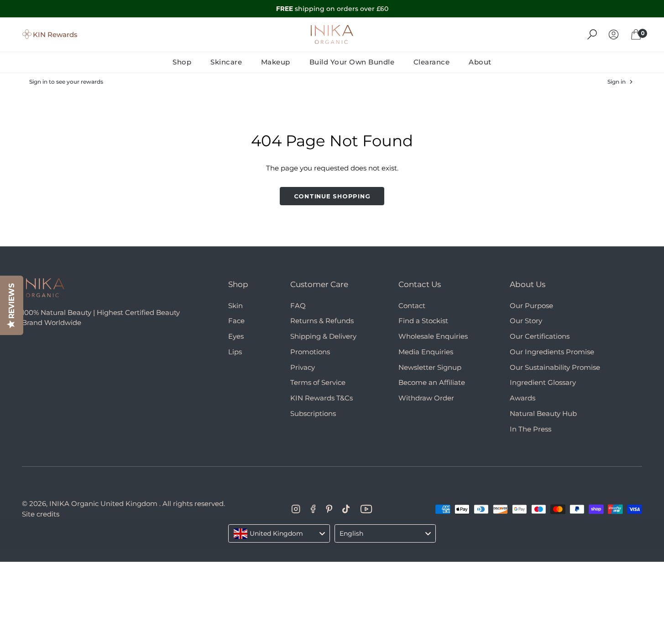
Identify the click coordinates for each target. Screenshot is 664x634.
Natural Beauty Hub (543, 413)
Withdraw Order (426, 398)
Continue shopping (332, 196)
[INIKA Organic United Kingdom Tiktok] (346, 509)
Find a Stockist (423, 320)
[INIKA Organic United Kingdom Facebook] (313, 509)
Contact (411, 305)
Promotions (310, 351)
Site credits (40, 514)
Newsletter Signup (429, 367)
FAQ (298, 305)
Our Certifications (540, 336)
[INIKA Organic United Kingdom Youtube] (366, 509)
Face (236, 320)
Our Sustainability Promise (555, 367)
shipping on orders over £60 (332, 9)
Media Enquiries (425, 351)
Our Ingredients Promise (552, 351)
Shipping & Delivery (323, 336)
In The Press (530, 429)
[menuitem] (187, 62)
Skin (235, 305)
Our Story (526, 320)
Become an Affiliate (431, 382)
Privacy (302, 367)
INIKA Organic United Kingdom (103, 503)
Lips (235, 351)
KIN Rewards (55, 34)
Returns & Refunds (322, 320)
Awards (522, 398)
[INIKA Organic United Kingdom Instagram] (296, 509)
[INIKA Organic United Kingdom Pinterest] (329, 509)
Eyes (236, 336)
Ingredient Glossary (543, 382)
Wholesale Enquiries (433, 336)
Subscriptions (313, 413)
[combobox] (279, 533)
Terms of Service (317, 382)
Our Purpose (531, 305)
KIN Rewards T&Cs (321, 398)
